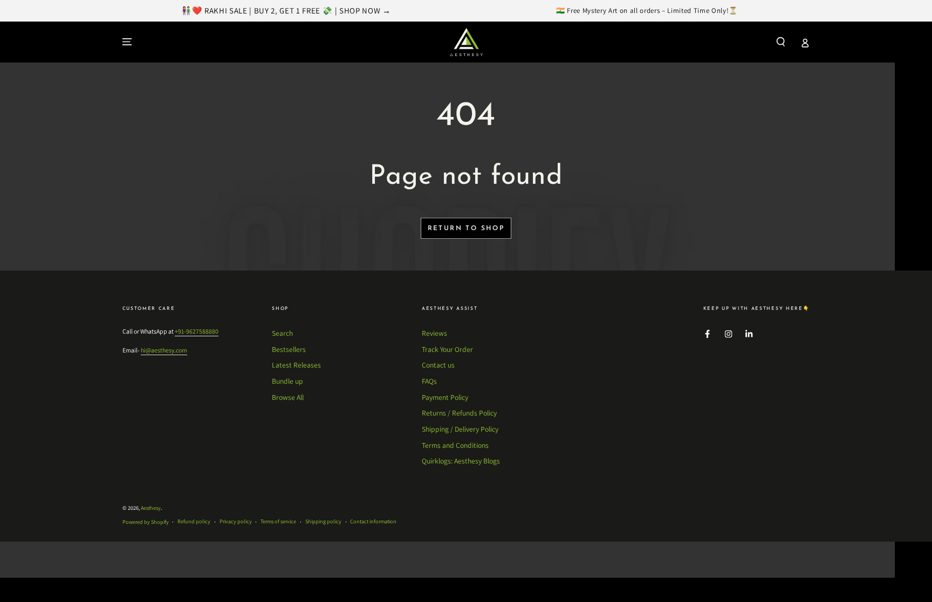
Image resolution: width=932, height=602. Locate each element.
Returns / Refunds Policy (459, 413)
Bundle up (287, 381)
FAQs (429, 381)
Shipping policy (323, 521)
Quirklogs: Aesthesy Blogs (461, 461)
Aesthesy (151, 507)
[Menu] (127, 42)
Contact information (373, 521)
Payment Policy (445, 397)
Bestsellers (289, 349)
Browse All (288, 397)
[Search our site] (781, 42)
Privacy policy (236, 521)
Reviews (434, 333)
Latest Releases (296, 365)
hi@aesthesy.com (164, 350)
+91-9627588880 (196, 331)
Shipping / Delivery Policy (460, 429)
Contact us (438, 365)
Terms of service (278, 521)
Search (282, 333)
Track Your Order (447, 349)
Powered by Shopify (145, 521)
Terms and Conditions (455, 445)
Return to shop (466, 228)
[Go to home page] (466, 42)
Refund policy (193, 521)
